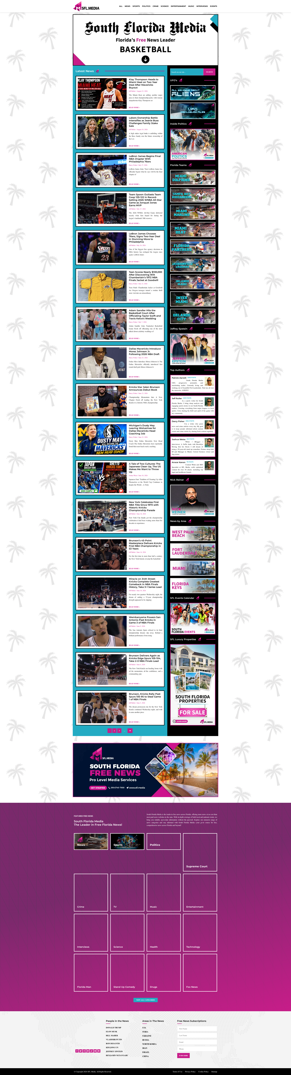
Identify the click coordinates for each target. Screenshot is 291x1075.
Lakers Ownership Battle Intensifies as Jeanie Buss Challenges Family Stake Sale (144, 121)
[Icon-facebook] (77, 986)
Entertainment (178, 6)
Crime (155, 6)
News (127, 6)
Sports (136, 6)
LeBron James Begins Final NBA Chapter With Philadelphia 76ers (145, 159)
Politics (146, 6)
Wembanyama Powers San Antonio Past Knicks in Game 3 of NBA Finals (145, 620)
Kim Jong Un (112, 982)
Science (165, 6)
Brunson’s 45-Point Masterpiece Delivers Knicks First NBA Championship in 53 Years (145, 544)
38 (131, 730)
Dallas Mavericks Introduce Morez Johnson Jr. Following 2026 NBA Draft (145, 351)
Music (191, 6)
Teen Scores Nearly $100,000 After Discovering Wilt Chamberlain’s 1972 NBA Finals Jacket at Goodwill (145, 276)
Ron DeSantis (113, 979)
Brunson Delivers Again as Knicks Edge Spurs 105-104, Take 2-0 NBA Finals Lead (145, 658)
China (145, 991)
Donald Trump (113, 963)
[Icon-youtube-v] (95, 986)
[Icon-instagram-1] (84, 986)
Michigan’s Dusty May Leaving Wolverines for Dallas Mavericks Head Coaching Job (142, 429)
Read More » (134, 107)
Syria (145, 967)
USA (144, 963)
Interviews (202, 6)
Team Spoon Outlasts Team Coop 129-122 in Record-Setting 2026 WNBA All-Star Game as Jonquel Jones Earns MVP (145, 200)
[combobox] (186, 71)
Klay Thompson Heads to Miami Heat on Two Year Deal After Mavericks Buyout (143, 83)
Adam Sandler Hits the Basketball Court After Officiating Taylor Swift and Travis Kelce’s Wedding (145, 314)
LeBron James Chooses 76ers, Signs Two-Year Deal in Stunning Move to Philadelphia (144, 237)
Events (213, 6)
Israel (145, 987)
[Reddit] (98, 986)
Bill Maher (112, 971)
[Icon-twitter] (80, 986)
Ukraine (146, 971)
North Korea (149, 979)
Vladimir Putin (114, 975)
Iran (144, 983)
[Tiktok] (91, 986)
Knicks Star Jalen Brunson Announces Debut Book (144, 388)
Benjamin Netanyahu (117, 990)
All (120, 6)
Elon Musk (111, 967)
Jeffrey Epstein (114, 986)
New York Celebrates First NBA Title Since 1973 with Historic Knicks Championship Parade (144, 506)
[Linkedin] (87, 986)
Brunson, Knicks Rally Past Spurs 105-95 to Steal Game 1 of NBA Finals (145, 697)
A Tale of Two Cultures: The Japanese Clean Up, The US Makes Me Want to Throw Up (145, 467)
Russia (145, 975)
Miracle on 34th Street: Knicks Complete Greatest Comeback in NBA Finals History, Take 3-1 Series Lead (145, 583)
